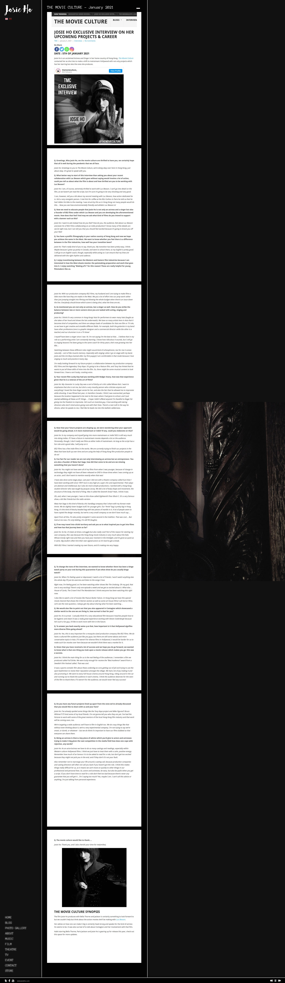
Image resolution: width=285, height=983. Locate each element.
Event (9, 960)
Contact (11, 965)
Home (8, 917)
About (9, 933)
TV (6, 954)
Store (9, 970)
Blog (8, 922)
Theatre (11, 949)
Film (8, 944)
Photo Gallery (15, 928)
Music (9, 938)
